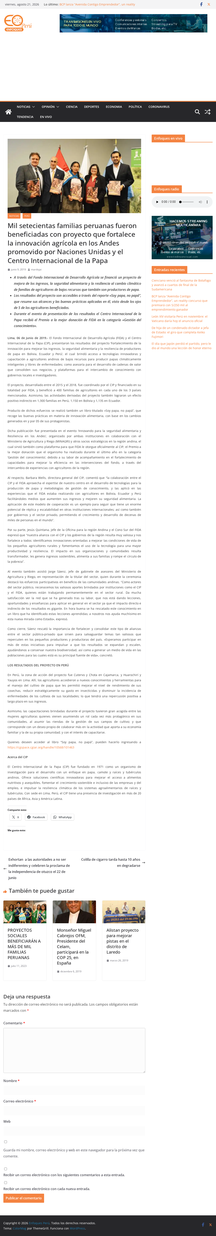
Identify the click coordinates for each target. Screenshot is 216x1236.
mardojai (36, 269)
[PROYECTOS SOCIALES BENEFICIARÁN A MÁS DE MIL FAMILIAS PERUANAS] (24, 903)
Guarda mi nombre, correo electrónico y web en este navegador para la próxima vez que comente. (73, 1153)
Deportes (91, 107)
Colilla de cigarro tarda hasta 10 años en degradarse (110, 862)
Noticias (23, 107)
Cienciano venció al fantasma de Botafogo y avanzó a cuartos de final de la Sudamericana (96, 6)
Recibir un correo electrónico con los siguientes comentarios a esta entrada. (64, 1175)
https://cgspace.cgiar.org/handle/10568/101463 (41, 747)
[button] (32, 107)
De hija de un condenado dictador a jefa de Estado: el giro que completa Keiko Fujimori (180, 332)
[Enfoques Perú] (8, 112)
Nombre (11, 1080)
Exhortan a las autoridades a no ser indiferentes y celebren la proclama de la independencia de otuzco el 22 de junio (39, 868)
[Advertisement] (108, 69)
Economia (114, 107)
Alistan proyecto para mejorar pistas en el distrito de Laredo (123, 941)
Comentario (14, 1023)
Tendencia (25, 117)
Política (135, 107)
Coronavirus (159, 107)
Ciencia (71, 107)
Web (7, 1121)
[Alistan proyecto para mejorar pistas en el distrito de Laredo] (123, 903)
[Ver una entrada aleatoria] (207, 112)
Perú (27, 215)
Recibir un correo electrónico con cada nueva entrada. (46, 1189)
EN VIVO (46, 117)
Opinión (48, 107)
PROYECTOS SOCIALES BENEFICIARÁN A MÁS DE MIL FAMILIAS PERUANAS (24, 943)
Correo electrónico (19, 1101)
